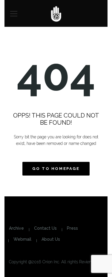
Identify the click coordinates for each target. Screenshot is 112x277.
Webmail (22, 239)
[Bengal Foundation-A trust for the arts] (56, 13)
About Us (51, 239)
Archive (16, 228)
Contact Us (45, 228)
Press (72, 228)
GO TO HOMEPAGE (55, 168)
